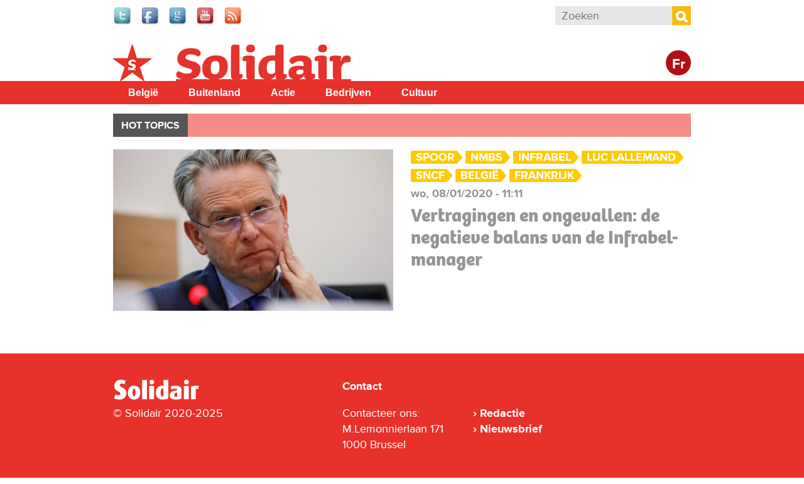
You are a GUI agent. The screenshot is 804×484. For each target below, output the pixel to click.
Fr (678, 64)
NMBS (486, 157)
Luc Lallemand (631, 157)
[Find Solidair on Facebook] (151, 23)
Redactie (502, 413)
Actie (283, 92)
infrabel (544, 157)
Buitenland (214, 92)
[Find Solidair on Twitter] (123, 23)
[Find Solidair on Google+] (178, 23)
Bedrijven (348, 92)
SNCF (430, 175)
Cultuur (419, 92)
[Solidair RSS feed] (234, 23)
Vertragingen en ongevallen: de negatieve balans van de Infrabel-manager (544, 237)
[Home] (167, 397)
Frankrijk (544, 175)
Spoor (435, 157)
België (143, 92)
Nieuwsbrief (511, 429)
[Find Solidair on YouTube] (206, 23)
